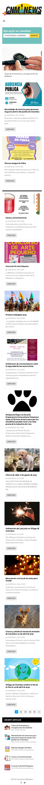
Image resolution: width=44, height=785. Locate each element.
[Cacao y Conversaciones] (22, 204)
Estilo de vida (23, 750)
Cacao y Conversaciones (16, 218)
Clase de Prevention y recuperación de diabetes (21, 75)
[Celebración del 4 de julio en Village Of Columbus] (22, 513)
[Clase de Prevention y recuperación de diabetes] (7, 727)
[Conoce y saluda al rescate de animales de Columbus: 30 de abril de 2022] (22, 616)
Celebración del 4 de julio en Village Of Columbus (22, 529)
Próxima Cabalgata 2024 (16, 315)
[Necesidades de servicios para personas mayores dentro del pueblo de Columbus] (22, 94)
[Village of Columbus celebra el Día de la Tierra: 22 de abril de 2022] (22, 669)
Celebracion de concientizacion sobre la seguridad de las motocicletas (22, 365)
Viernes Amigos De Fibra (15, 163)
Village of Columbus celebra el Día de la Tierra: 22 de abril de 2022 (22, 686)
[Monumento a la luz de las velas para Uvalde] (22, 565)
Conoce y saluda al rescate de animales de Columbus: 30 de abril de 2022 (23, 632)
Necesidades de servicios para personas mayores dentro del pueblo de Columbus (22, 110)
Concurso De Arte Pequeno (17, 266)
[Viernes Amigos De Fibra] (22, 148)
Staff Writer (11, 115)
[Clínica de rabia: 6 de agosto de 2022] (22, 460)
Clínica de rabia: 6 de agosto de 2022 (21, 475)
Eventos (23, 730)
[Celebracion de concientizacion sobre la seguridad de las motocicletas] (22, 350)
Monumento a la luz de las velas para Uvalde (22, 579)
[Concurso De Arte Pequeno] (22, 252)
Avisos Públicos (25, 742)
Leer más (10, 129)
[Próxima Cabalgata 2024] (22, 301)
